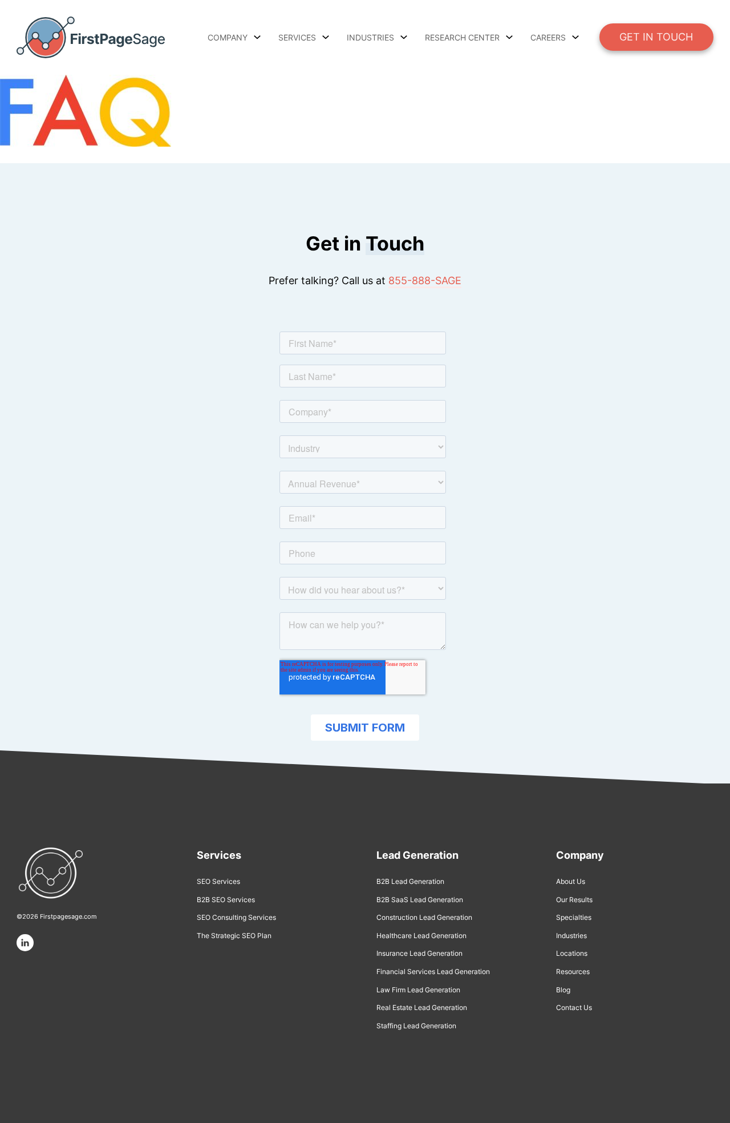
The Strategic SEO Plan (234, 935)
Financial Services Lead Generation (433, 971)
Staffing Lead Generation (416, 1025)
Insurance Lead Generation (419, 953)
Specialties (573, 917)
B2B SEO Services (226, 899)
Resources (573, 971)
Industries (571, 935)
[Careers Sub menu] (575, 37)
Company (228, 37)
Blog (563, 989)
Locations (571, 953)
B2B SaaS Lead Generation (419, 899)
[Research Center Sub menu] (509, 37)
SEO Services (218, 881)
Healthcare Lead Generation (421, 935)
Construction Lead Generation (424, 917)
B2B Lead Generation (410, 881)
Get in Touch (656, 37)
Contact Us (574, 1007)
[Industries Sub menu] (404, 37)
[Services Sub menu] (326, 37)
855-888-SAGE (424, 280)
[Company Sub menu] (257, 37)
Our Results (574, 899)
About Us (570, 881)
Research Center (462, 37)
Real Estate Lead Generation (421, 1007)
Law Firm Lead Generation (418, 989)
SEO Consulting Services (236, 917)
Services (297, 37)
